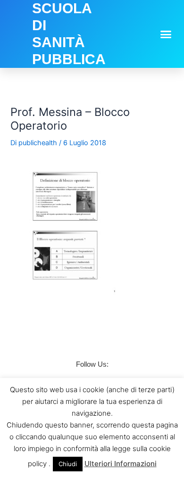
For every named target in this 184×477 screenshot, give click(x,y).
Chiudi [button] (68, 464)
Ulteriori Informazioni (120, 463)
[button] (166, 34)
